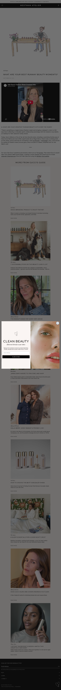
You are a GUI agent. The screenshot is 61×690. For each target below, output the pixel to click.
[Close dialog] (57, 323)
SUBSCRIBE (16, 356)
